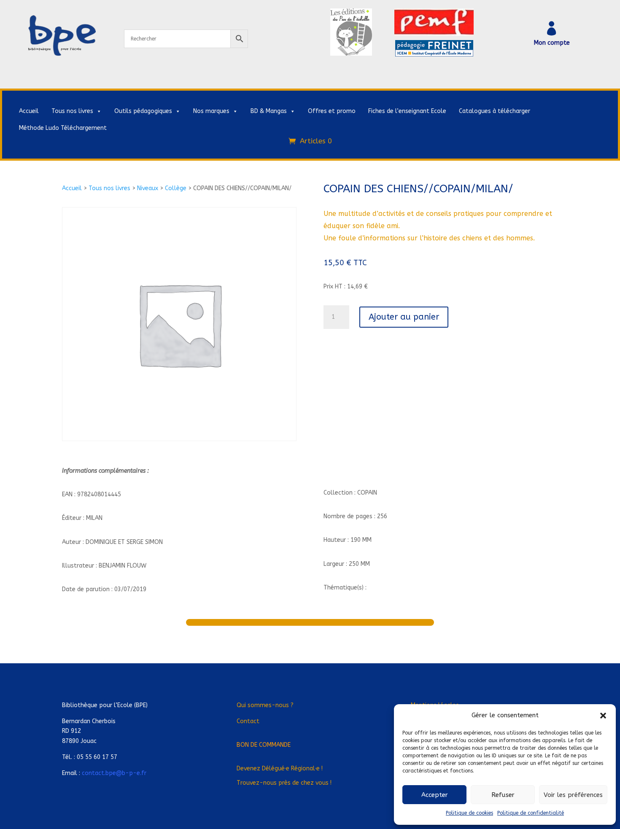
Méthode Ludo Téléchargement (63, 128)
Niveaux (147, 188)
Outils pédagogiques (143, 111)
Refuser (503, 795)
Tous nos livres (72, 111)
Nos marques (211, 111)
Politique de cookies (469, 813)
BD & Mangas (269, 111)
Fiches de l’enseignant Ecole (407, 111)
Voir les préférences (573, 795)
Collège (175, 188)
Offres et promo (332, 111)
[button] (603, 715)
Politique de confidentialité (530, 813)
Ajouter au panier (404, 317)
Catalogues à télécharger (494, 111)
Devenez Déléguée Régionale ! (280, 768)
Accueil (29, 111)
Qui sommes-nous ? (265, 705)
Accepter (434, 795)
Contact (248, 721)
